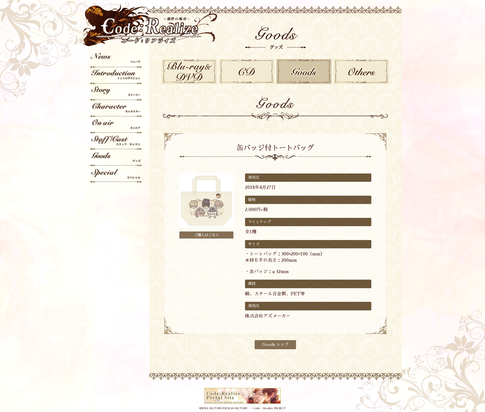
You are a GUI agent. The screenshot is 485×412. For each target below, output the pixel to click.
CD (246, 71)
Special (116, 175)
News (116, 60)
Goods (116, 159)
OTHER (361, 71)
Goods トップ (275, 345)
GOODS (304, 71)
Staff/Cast (116, 142)
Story (116, 93)
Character (116, 109)
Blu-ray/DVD (189, 71)
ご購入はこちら (206, 235)
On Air (116, 126)
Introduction (116, 77)
